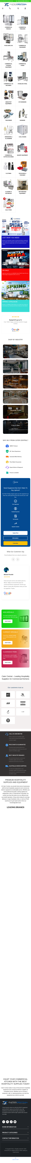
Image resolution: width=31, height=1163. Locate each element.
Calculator (15, 543)
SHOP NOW (8, 621)
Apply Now (15, 533)
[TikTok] (11, 1121)
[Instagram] (3, 1121)
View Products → (15, 353)
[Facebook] (7, 1121)
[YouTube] (15, 1121)
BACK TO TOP (16, 1159)
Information (15, 538)
